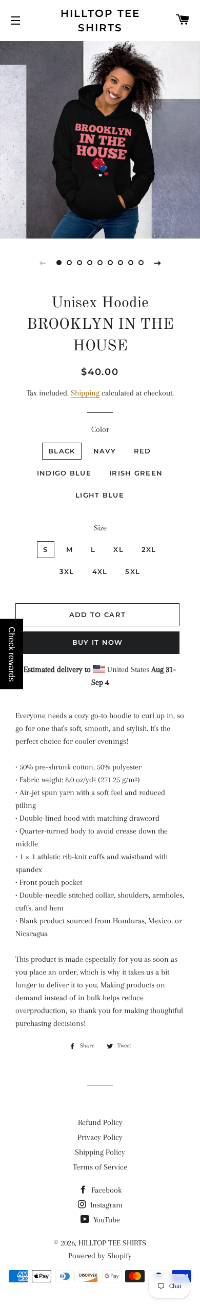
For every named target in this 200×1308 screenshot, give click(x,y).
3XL (66, 571)
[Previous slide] (42, 262)
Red (142, 451)
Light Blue (99, 495)
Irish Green (136, 473)
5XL (132, 571)
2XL (149, 549)
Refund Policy (100, 1122)
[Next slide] (157, 262)
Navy (104, 451)
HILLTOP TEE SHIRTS (100, 20)
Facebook (105, 1190)
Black (61, 451)
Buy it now (97, 642)
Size (100, 527)
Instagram (105, 1205)
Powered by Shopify (100, 1255)
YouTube (105, 1219)
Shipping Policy (100, 1152)
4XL (100, 571)
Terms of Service (100, 1167)
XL (118, 549)
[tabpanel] (100, 138)
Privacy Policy (100, 1137)
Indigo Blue (64, 473)
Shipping (85, 393)
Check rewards (11, 654)
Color (100, 429)
